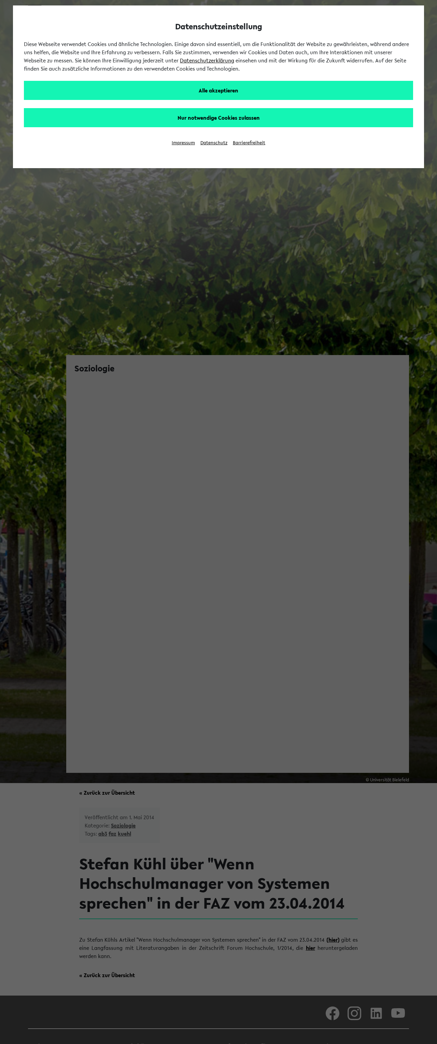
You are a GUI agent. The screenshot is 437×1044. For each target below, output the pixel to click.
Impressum (183, 142)
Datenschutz (213, 142)
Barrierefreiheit (249, 142)
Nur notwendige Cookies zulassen (219, 117)
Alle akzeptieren (218, 90)
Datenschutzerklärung (207, 60)
